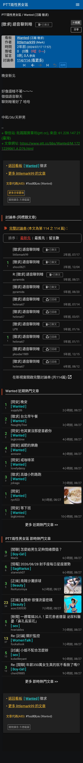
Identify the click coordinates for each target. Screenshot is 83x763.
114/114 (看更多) (30, 60)
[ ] (18, 406)
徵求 (26, 166)
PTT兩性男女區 (11, 15)
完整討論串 (18, 228)
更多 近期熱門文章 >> (41, 525)
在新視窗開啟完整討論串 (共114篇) (42, 377)
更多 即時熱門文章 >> (41, 682)
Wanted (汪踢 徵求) (36, 15)
